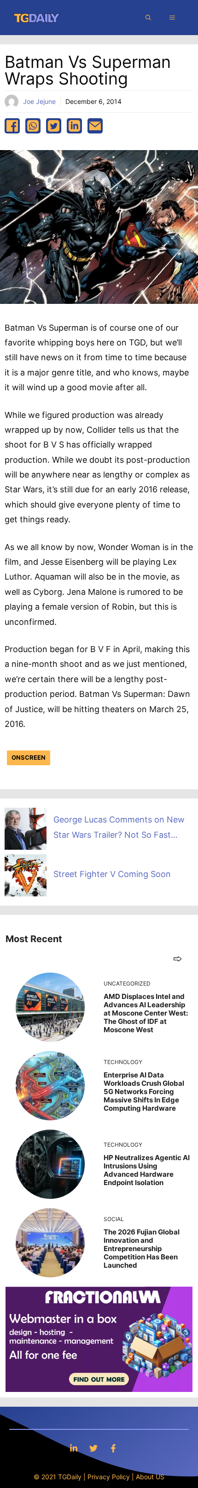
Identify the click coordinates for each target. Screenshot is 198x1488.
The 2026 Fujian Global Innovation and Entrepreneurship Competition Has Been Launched (142, 1249)
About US (150, 1477)
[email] (95, 125)
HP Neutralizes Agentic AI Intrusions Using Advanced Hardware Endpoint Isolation (147, 1170)
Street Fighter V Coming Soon (112, 874)
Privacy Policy (108, 1477)
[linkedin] (74, 125)
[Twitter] (93, 1448)
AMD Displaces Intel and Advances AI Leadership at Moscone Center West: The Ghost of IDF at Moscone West (146, 1013)
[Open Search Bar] (148, 17)
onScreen (29, 757)
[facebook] (12, 125)
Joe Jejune (39, 101)
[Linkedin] (74, 1448)
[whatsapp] (33, 125)
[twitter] (53, 125)
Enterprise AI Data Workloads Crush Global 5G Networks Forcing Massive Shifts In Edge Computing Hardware (144, 1092)
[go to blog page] (177, 958)
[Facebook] (113, 1448)
